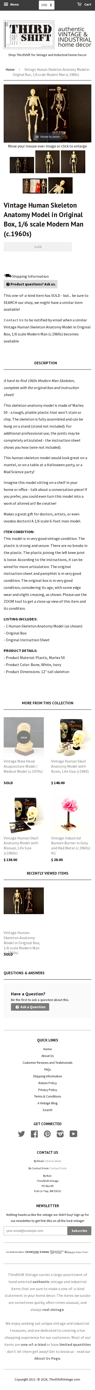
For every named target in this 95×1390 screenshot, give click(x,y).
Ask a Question (33, 1007)
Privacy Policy (47, 1090)
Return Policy (47, 1083)
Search (47, 1110)
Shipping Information (47, 1076)
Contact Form (58, 1168)
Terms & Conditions (47, 1096)
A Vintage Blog (47, 1103)
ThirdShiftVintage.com (64, 1379)
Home (10, 69)
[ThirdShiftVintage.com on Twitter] (21, 1136)
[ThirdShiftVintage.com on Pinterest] (47, 1136)
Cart (87, 4)
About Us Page (47, 1358)
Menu (14, 4)
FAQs (47, 1069)
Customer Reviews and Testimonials (47, 1063)
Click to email (53, 1161)
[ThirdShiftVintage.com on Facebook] (34, 1136)
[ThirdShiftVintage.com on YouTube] (73, 1136)
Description (45, 363)
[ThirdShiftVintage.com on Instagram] (60, 1136)
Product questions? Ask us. (33, 284)
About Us (47, 1056)
